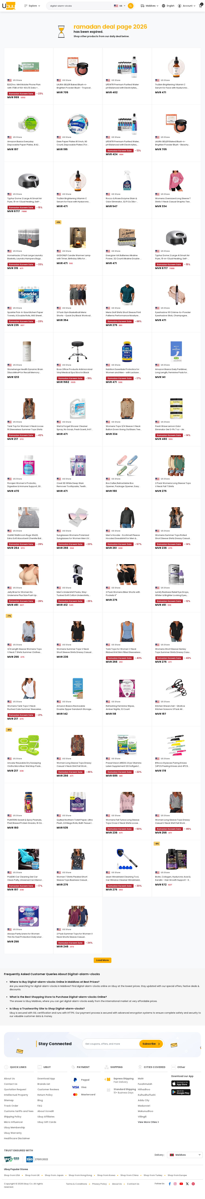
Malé (141, 1078)
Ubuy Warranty (13, 1133)
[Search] (130, 6)
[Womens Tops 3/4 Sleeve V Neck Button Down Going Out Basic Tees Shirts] (127, 408)
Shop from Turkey (153, 1175)
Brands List (43, 1084)
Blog (40, 1100)
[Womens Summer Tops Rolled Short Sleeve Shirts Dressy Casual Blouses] (176, 517)
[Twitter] (187, 1184)
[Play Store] (181, 1093)
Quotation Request (15, 1089)
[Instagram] (175, 1184)
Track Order (11, 1105)
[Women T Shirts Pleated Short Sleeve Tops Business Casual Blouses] (78, 859)
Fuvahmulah (145, 1084)
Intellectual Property (16, 1094)
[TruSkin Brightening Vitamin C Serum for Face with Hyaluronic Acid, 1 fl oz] (176, 67)
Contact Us (10, 1084)
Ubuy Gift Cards (46, 1122)
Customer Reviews (48, 1089)
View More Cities (148, 1122)
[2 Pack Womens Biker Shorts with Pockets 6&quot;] (127, 574)
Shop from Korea (106, 1175)
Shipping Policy (12, 1116)
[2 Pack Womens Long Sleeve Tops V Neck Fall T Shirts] (176, 465)
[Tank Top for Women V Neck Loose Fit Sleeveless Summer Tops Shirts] (28, 408)
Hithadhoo (144, 1089)
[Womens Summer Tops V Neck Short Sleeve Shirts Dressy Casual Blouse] (78, 631)
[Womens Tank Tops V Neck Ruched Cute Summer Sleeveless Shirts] (28, 688)
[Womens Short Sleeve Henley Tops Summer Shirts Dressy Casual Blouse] (176, 631)
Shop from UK (32, 1175)
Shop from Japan (54, 1175)
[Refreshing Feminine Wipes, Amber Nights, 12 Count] (127, 688)
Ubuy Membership (14, 1127)
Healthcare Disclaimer (17, 1138)
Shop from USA (12, 1175)
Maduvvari (144, 1105)
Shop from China (129, 1175)
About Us (9, 1078)
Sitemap (9, 1100)
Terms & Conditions (76, 1183)
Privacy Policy (99, 1183)
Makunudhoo (145, 1111)
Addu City (143, 1100)
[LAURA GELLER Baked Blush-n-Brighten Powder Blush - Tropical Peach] (78, 67)
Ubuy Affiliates (45, 1116)
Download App (46, 1078)
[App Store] (181, 1084)
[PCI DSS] (11, 1159)
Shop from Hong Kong (80, 1175)
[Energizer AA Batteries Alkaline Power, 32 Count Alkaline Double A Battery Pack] (127, 237)
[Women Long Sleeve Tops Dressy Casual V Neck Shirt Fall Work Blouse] (78, 745)
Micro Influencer (13, 1122)
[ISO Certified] (35, 1159)
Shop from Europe (177, 1175)
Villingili (142, 1116)
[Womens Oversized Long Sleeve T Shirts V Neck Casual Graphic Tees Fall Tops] (176, 181)
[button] (149, 6)
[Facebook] (170, 1184)
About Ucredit (45, 1111)
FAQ (39, 1105)
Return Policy (45, 1094)
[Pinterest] (193, 1184)
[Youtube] (181, 1184)
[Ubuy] (8, 5)
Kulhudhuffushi (146, 1094)
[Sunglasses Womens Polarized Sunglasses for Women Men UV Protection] (78, 517)
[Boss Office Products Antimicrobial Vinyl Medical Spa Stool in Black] (78, 351)
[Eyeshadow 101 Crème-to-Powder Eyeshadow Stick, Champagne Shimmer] (176, 294)
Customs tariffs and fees (18, 1111)
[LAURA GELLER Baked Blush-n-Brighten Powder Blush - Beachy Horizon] (176, 124)
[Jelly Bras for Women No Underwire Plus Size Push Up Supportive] (28, 574)
